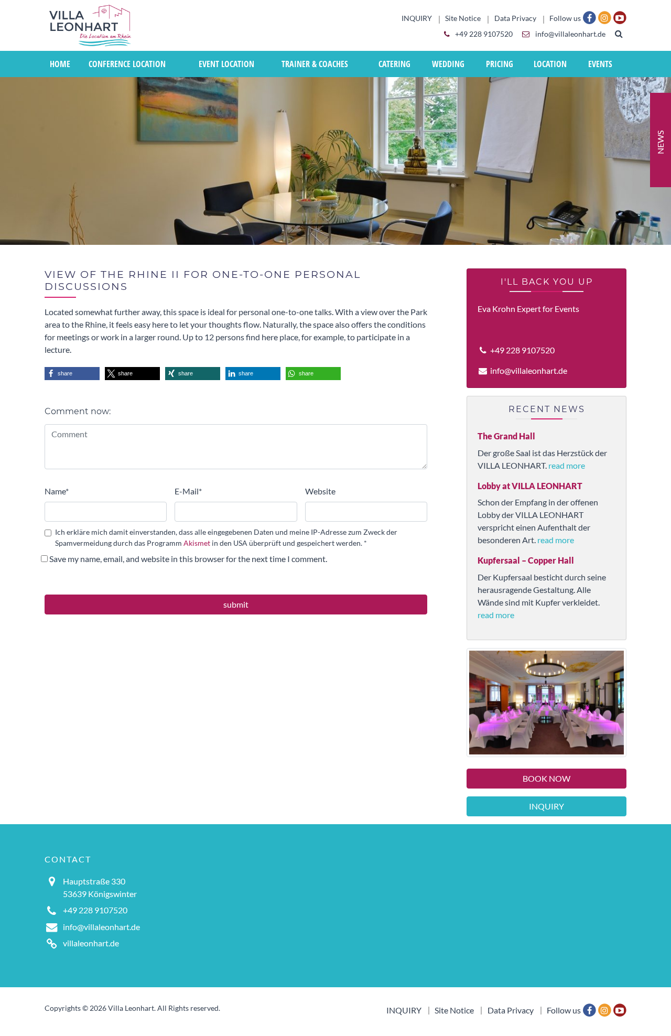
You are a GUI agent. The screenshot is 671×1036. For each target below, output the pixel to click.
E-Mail (188, 491)
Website (320, 491)
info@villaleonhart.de (569, 34)
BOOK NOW (546, 778)
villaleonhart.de (91, 943)
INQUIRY (546, 806)
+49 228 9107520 (483, 34)
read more (566, 465)
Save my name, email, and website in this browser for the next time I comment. (188, 559)
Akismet (196, 543)
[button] (72, 373)
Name (57, 491)
